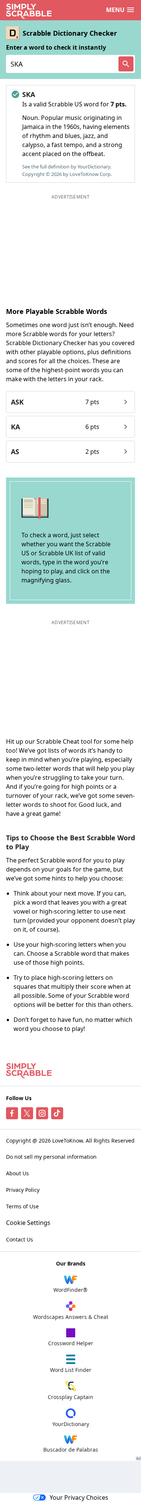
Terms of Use (22, 1206)
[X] (27, 1113)
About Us (17, 1173)
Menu (115, 10)
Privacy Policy (22, 1189)
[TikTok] (57, 1113)
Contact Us (19, 1239)
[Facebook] (12, 1113)
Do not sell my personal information (51, 1156)
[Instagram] (42, 1113)
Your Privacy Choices (79, 1497)
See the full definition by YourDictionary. (66, 166)
